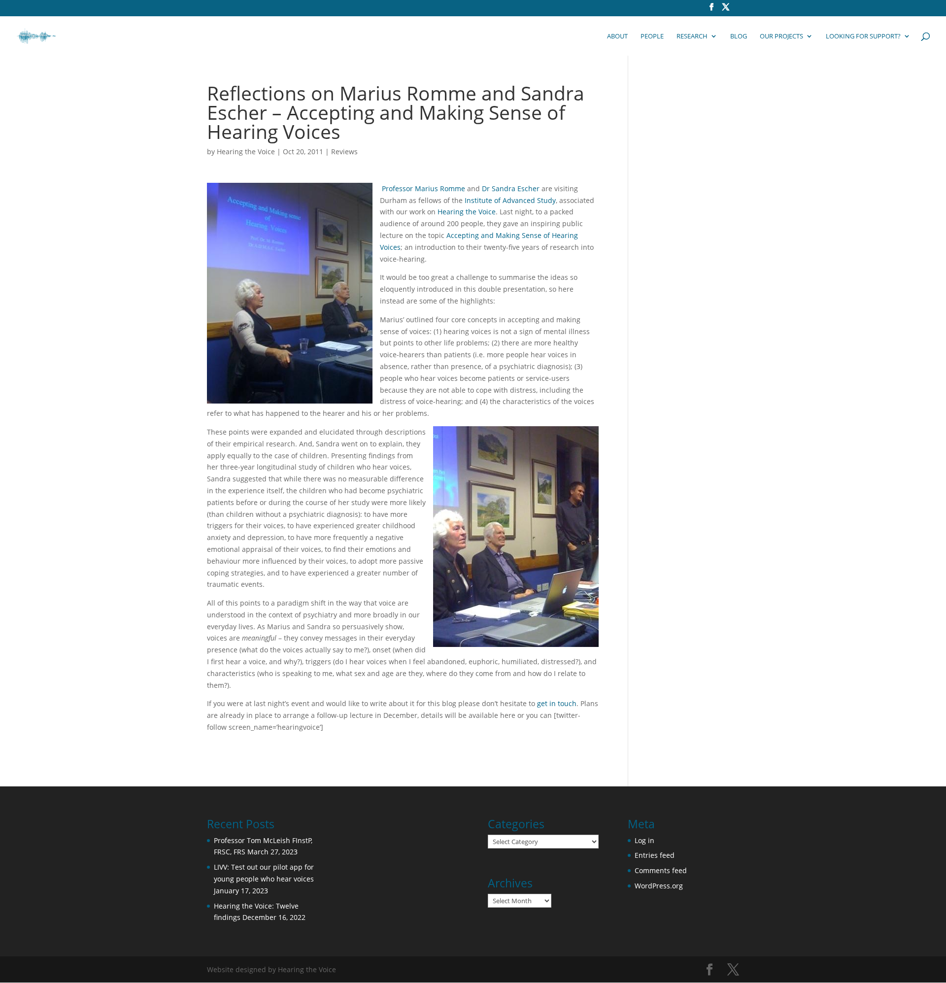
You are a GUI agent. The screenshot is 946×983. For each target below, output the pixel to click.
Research (692, 36)
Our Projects (781, 36)
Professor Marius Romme (423, 188)
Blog (738, 36)
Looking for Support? (863, 36)
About (617, 36)
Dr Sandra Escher (511, 188)
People (652, 36)
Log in (644, 840)
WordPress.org (659, 885)
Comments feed (661, 870)
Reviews (344, 151)
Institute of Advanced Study (510, 200)
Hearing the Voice (246, 151)
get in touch (556, 703)
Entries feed (655, 855)
